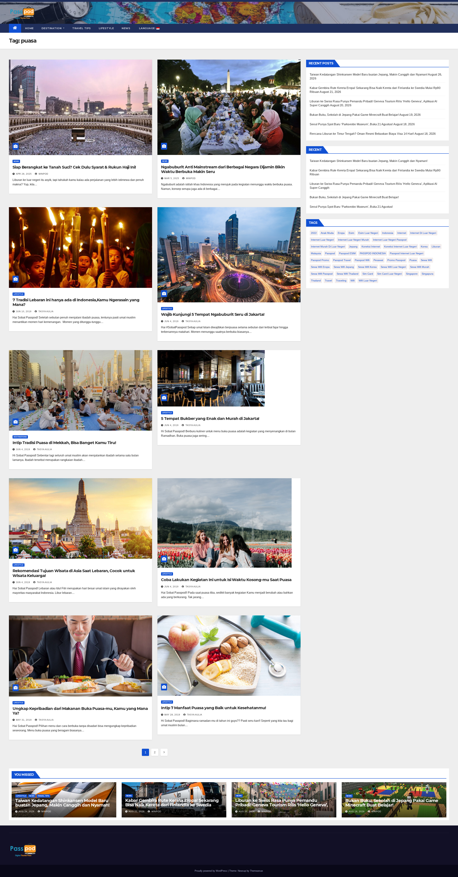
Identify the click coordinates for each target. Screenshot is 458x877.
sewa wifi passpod (322, 273)
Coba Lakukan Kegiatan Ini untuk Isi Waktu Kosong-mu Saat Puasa (226, 579)
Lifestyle (106, 28)
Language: (147, 28)
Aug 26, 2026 (27, 811)
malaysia (316, 253)
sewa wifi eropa (320, 266)
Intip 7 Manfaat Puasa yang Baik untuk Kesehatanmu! (213, 707)
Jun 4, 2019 (171, 321)
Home (29, 28)
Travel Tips (81, 28)
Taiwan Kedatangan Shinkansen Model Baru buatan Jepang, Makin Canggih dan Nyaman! (368, 74)
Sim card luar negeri (389, 273)
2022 (314, 233)
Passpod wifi (362, 260)
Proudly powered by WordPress (211, 870)
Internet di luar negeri (423, 233)
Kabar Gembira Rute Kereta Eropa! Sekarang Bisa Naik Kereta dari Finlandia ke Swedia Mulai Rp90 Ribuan (172, 805)
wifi (352, 280)
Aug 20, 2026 (247, 811)
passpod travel (342, 260)
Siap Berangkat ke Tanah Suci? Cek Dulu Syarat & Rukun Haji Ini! (74, 167)
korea (424, 246)
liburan (436, 246)
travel (328, 280)
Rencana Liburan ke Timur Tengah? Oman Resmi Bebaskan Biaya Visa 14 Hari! (362, 133)
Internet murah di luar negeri (328, 246)
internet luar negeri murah (353, 239)
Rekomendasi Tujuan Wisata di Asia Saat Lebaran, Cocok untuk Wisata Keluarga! (74, 573)
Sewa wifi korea (367, 266)
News (126, 28)
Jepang (353, 246)
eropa (341, 233)
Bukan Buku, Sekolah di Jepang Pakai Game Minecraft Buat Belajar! (354, 114)
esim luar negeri (368, 233)
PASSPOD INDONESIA (373, 253)
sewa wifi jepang (344, 266)
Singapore (412, 273)
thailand (316, 280)
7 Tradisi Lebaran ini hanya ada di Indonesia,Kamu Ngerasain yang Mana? (76, 302)
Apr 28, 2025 (24, 174)
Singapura (427, 273)
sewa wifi (426, 260)
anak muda (327, 233)
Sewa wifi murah (419, 266)
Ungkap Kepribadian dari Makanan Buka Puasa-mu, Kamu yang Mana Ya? (80, 711)
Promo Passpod (396, 260)
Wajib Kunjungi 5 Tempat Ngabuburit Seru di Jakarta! (212, 314)
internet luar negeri (322, 239)
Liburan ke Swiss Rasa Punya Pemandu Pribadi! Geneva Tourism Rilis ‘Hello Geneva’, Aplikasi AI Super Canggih (281, 805)
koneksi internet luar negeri (400, 246)
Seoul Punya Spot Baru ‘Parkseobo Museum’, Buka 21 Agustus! (351, 124)
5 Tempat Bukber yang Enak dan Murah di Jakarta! (210, 418)
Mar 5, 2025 (171, 178)
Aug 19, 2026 (357, 811)
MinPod (43, 174)
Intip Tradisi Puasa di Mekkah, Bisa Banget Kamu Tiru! (64, 442)
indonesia (387, 233)
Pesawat (378, 260)
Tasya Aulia (45, 311)
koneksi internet (371, 246)
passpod (330, 253)
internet (401, 233)
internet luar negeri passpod (389, 239)
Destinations (20, 437)
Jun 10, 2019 (23, 311)
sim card (367, 273)
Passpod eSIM (347, 253)
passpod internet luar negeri (406, 253)
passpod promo (320, 260)
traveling (341, 280)
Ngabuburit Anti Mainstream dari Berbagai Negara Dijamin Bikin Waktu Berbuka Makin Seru (223, 169)
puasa (413, 260)
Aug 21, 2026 (137, 811)
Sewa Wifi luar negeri (393, 266)
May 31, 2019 (24, 720)
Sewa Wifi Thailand (347, 273)
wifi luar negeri (368, 280)
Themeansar (256, 870)
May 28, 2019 (172, 714)
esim (351, 233)
